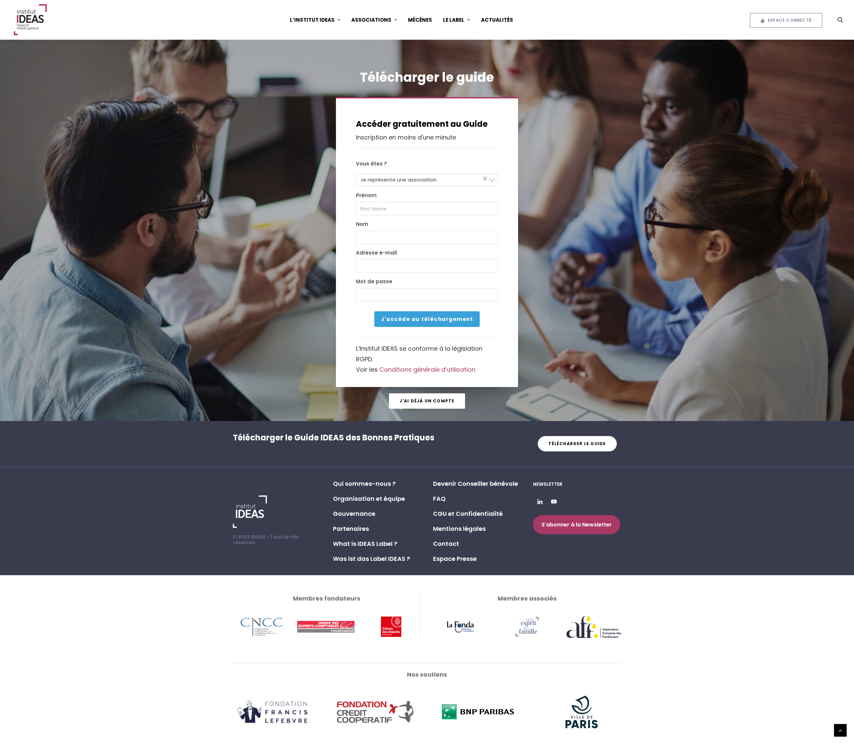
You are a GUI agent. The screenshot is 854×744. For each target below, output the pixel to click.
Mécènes (420, 19)
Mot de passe (374, 281)
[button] (840, 19)
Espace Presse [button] (455, 558)
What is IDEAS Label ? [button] (365, 543)
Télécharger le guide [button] (577, 443)
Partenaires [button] (351, 528)
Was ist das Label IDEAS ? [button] (371, 558)
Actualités (497, 19)
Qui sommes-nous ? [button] (364, 483)
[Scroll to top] (840, 730)
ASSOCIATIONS (371, 19)
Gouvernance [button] (354, 513)
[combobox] (427, 180)
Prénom (366, 195)
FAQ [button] (439, 498)
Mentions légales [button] (459, 528)
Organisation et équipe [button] (369, 498)
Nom (362, 224)
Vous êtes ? (371, 163)
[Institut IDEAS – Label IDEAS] (30, 19)
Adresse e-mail (376, 252)
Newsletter (547, 484)
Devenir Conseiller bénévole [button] (475, 483)
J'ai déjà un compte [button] (427, 401)
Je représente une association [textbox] (424, 179)
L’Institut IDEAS (312, 19)
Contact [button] (446, 543)
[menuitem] (315, 19)
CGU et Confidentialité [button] (468, 513)
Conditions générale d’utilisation (427, 369)
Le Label (453, 19)
